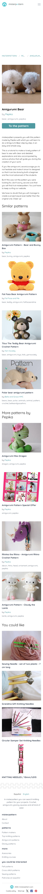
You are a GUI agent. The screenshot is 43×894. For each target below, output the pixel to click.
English (26, 794)
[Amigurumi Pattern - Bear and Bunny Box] (21, 227)
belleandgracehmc (17, 403)
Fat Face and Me (12, 298)
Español (17, 794)
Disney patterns (9, 844)
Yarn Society (10, 351)
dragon (5, 464)
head (15, 565)
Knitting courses (9, 857)
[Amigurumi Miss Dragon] (21, 437)
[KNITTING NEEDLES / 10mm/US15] (21, 759)
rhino (10, 565)
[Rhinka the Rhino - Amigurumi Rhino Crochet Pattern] (21, 536)
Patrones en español (11, 878)
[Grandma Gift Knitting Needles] (21, 685)
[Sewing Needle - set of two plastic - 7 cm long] (21, 645)
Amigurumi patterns (10, 840)
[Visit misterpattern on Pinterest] (36, 891)
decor (4, 565)
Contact (5, 823)
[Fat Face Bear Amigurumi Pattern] (21, 276)
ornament (23, 565)
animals (22, 400)
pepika (22, 119)
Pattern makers (9, 832)
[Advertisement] (21, 31)
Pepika (9, 114)
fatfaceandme (29, 302)
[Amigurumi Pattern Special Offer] (21, 487)
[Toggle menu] (39, 4)
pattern (36, 400)
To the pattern (19, 126)
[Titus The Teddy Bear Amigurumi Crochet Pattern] (21, 325)
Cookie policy (11, 891)
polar (15, 400)
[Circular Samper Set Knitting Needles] (21, 722)
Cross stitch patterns (11, 870)
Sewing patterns (9, 874)
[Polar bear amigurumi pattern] (21, 374)
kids (24, 354)
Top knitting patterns (11, 836)
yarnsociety (31, 354)
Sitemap (21, 891)
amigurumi (13, 119)
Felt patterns (7, 866)
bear (4, 119)
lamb (4, 616)
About (4, 819)
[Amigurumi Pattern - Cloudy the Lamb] (21, 586)
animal (29, 400)
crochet (5, 403)
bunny (9, 256)
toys (19, 354)
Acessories (6, 853)
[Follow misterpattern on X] (27, 891)
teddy (9, 302)
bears (4, 400)
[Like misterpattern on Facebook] (31, 891)
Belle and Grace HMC (14, 396)
